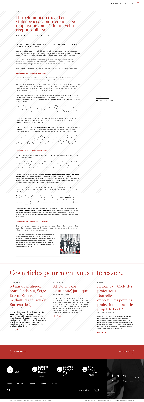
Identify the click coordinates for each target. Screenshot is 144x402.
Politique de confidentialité (104, 400)
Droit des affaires (102, 98)
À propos (32, 383)
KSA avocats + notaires (104, 100)
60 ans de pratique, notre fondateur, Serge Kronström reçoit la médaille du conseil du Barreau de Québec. (28, 295)
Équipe (9, 383)
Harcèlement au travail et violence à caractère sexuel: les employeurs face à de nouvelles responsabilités (46, 23)
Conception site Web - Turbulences (42, 400)
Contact (54, 383)
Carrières (119, 376)
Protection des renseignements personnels (124, 400)
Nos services (116, 4)
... (27, 326)
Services (20, 383)
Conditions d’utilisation (89, 400)
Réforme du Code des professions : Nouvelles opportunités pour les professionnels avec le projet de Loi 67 (115, 298)
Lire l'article (14, 330)
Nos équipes (129, 4)
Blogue (43, 383)
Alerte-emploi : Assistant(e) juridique (70, 288)
